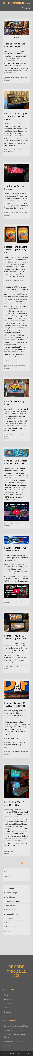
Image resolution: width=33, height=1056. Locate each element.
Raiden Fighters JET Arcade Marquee (15, 549)
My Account (8, 999)
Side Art (7, 1045)
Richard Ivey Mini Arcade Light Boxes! (15, 637)
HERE (14, 431)
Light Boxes (10, 897)
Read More (7, 80)
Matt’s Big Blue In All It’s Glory (14, 803)
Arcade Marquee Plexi (12, 1041)
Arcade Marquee (19, 77)
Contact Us (8, 1003)
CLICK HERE (16, 738)
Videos (23, 601)
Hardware (8, 1030)
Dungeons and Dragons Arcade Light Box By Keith (15, 249)
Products (25, 523)
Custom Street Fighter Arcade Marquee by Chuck (16, 116)
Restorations (10, 923)
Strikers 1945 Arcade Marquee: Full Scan (15, 462)
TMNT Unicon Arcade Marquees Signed (14, 45)
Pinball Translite (11, 910)
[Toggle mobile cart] (22, 8)
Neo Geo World (11, 906)
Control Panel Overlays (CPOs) (16, 1026)
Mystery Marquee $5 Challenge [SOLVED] (14, 704)
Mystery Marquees (12, 901)
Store (6, 995)
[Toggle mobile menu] (29, 8)
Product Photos (8, 151)
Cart (5, 1008)
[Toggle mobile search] (26, 8)
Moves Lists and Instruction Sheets (14, 1036)
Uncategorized (11, 927)
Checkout (7, 1012)
